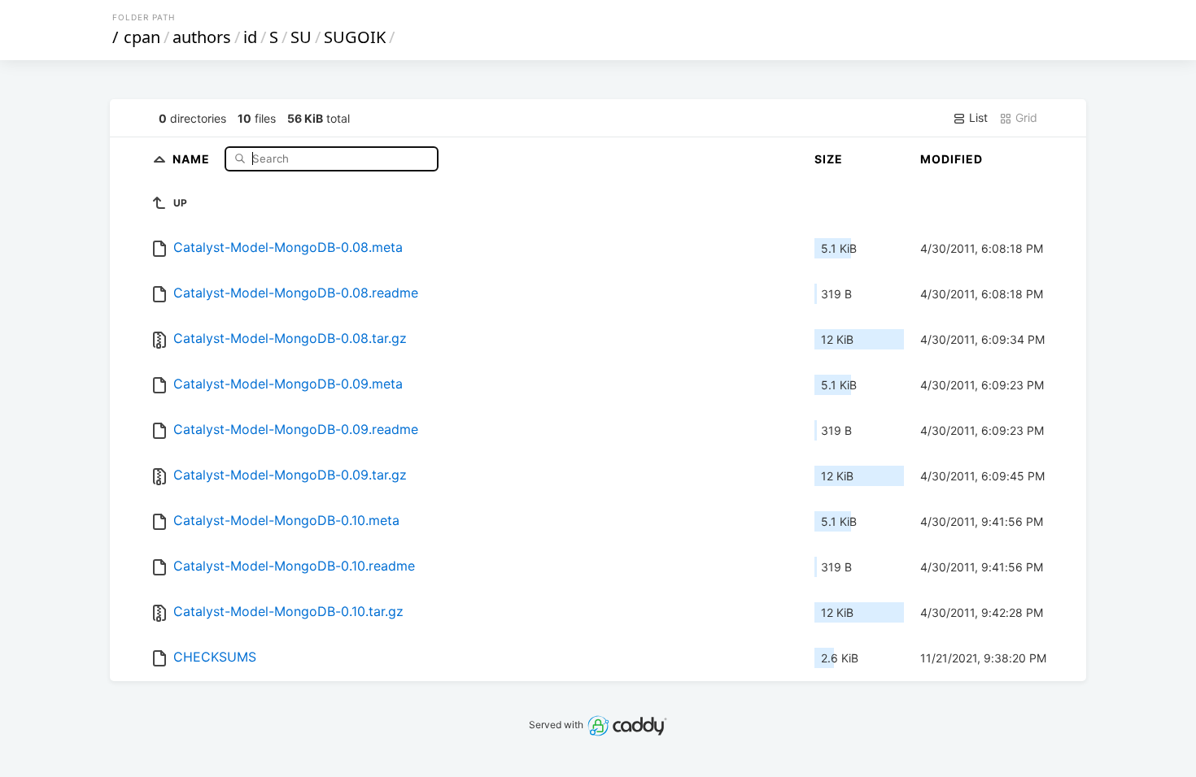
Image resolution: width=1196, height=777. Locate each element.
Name (192, 158)
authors (201, 37)
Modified (951, 159)
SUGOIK (355, 37)
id (250, 37)
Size (828, 159)
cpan (142, 37)
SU (301, 37)
